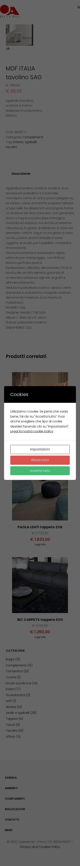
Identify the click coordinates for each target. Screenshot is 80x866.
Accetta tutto (40, 470)
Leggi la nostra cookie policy (31, 431)
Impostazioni (40, 449)
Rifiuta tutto (40, 460)
